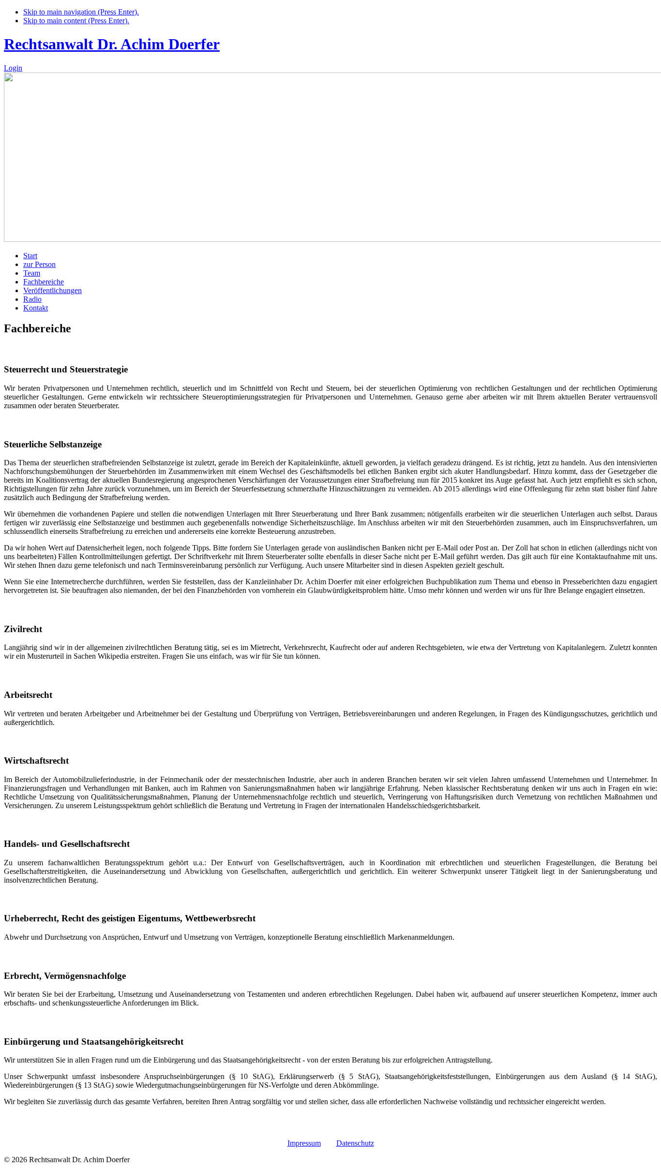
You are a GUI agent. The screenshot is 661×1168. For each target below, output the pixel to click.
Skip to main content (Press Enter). (76, 20)
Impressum (304, 1143)
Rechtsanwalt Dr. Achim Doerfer (112, 44)
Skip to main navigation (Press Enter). (81, 12)
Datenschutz (355, 1143)
